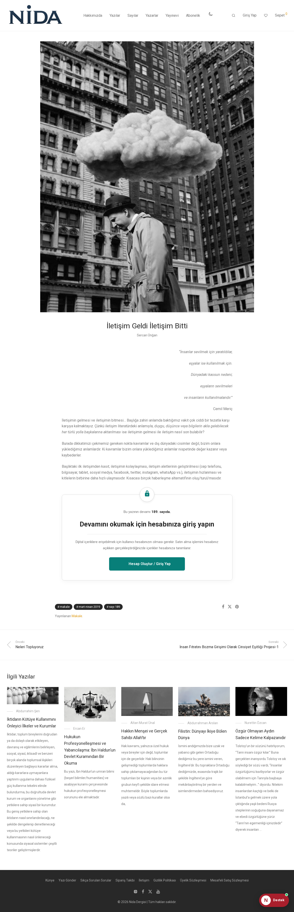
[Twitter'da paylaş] (230, 607)
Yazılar (115, 15)
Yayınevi (172, 15)
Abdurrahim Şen (28, 711)
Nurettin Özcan (255, 723)
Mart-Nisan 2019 (89, 606)
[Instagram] (135, 891)
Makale (65, 606)
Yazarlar (152, 15)
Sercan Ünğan (147, 335)
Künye (49, 880)
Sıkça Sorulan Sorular (95, 880)
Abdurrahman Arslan (202, 723)
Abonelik (193, 15)
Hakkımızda (92, 15)
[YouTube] (158, 891)
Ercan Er (79, 728)
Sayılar (132, 15)
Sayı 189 (114, 606)
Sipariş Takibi (125, 880)
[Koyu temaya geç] (211, 14)
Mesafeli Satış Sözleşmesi (229, 880)
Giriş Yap (250, 15)
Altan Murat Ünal (142, 723)
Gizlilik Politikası (164, 880)
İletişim (144, 880)
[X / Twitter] (150, 891)
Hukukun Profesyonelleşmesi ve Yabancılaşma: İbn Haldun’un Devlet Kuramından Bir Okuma (90, 750)
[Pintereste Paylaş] (237, 607)
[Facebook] (143, 891)
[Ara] (233, 15)
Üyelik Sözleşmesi (193, 880)
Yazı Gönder (67, 880)
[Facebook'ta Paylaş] (223, 607)
